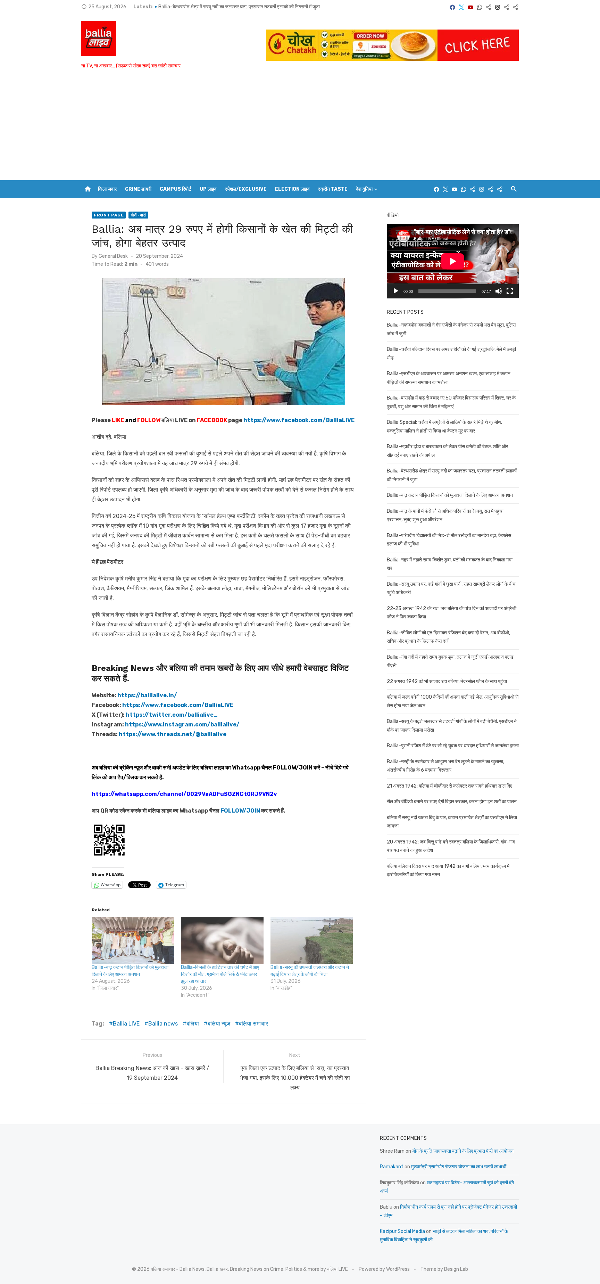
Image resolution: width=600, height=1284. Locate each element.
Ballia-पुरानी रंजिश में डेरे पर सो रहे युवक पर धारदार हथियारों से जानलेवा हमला (453, 746)
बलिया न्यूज (219, 1023)
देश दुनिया (364, 189)
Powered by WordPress (384, 1269)
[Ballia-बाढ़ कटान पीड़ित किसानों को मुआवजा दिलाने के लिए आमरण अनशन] (133, 940)
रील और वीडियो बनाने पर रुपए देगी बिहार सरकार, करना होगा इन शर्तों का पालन (452, 802)
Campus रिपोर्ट (175, 189)
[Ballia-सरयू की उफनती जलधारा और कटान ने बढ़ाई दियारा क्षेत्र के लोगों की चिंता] (311, 940)
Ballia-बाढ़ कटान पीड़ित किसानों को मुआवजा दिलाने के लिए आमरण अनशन (450, 495)
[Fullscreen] (509, 291)
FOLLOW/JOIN (292, 767)
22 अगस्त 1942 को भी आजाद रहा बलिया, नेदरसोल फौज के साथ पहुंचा (447, 681)
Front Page (109, 215)
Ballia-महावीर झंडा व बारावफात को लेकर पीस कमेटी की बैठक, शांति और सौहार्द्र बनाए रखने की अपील (243, 7)
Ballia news (163, 1023)
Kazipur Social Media (402, 1231)
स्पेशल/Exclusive (246, 189)
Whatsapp (246, 767)
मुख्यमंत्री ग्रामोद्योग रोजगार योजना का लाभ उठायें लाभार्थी (458, 1167)
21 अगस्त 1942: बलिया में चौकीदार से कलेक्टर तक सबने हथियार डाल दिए (449, 786)
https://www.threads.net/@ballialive (172, 734)
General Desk (113, 256)
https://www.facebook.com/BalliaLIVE (177, 705)
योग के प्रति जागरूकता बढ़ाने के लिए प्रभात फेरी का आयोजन (463, 1151)
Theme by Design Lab (444, 1269)
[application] (453, 261)
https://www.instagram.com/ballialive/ (182, 724)
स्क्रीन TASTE (333, 189)
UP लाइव (208, 189)
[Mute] (498, 291)
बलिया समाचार (253, 1023)
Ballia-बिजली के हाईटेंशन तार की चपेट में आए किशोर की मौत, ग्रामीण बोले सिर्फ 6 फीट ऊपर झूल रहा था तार (220, 974)
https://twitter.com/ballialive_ (172, 714)
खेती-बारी (138, 215)
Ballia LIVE (126, 1023)
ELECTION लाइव (292, 189)
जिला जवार (107, 189)
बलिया (192, 1023)
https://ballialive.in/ (147, 695)
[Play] (395, 291)
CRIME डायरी (138, 189)
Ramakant (391, 1167)
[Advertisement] (300, 128)
